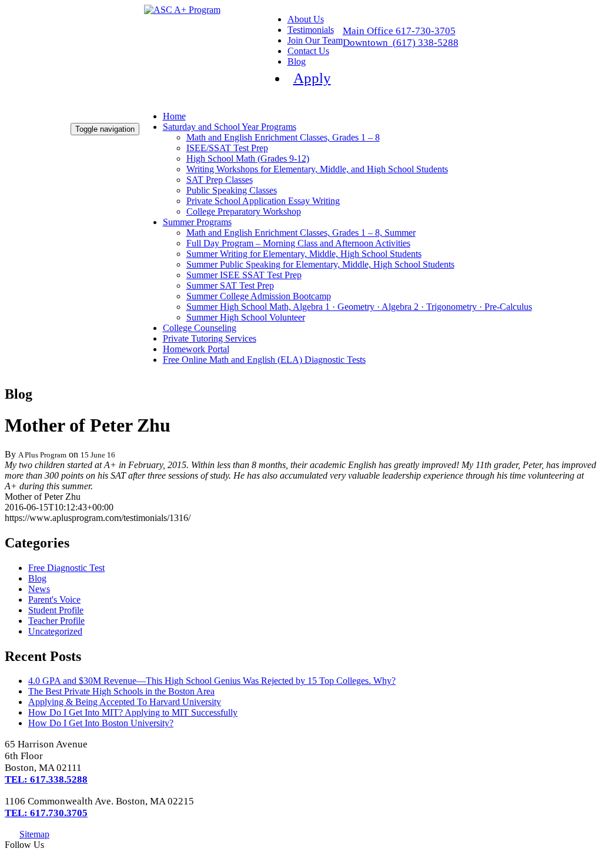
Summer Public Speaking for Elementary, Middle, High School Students (320, 264)
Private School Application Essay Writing (263, 201)
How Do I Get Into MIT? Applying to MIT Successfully (133, 712)
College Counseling (199, 328)
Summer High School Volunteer (245, 317)
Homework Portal (196, 349)
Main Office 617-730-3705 (399, 30)
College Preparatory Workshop (243, 211)
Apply (312, 78)
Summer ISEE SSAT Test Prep (244, 275)
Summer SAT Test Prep (230, 285)
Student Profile (55, 610)
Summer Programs (197, 222)
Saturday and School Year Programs (229, 127)
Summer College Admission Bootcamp (258, 296)
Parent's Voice (54, 599)
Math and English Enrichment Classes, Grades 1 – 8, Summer (301, 233)
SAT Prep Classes (219, 180)
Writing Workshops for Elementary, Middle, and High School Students (317, 169)
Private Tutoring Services (209, 338)
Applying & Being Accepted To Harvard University (124, 702)
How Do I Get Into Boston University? (100, 723)
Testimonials (310, 30)
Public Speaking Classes (231, 190)
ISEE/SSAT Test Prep (227, 148)
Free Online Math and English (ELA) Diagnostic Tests (264, 360)
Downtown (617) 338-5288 (401, 42)
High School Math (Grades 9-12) (247, 158)
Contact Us (308, 51)
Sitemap (34, 834)
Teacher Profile (56, 621)
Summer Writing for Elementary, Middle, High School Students (304, 254)
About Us (305, 19)
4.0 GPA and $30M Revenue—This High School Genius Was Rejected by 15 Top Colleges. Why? (212, 681)
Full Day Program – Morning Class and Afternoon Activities (298, 243)
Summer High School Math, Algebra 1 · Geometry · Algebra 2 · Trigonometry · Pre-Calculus (359, 307)
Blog (296, 61)
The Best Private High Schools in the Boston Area (121, 691)
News (39, 589)
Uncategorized (55, 631)
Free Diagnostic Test (66, 568)
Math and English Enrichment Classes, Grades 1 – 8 (283, 137)
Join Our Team (315, 40)
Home (174, 116)
